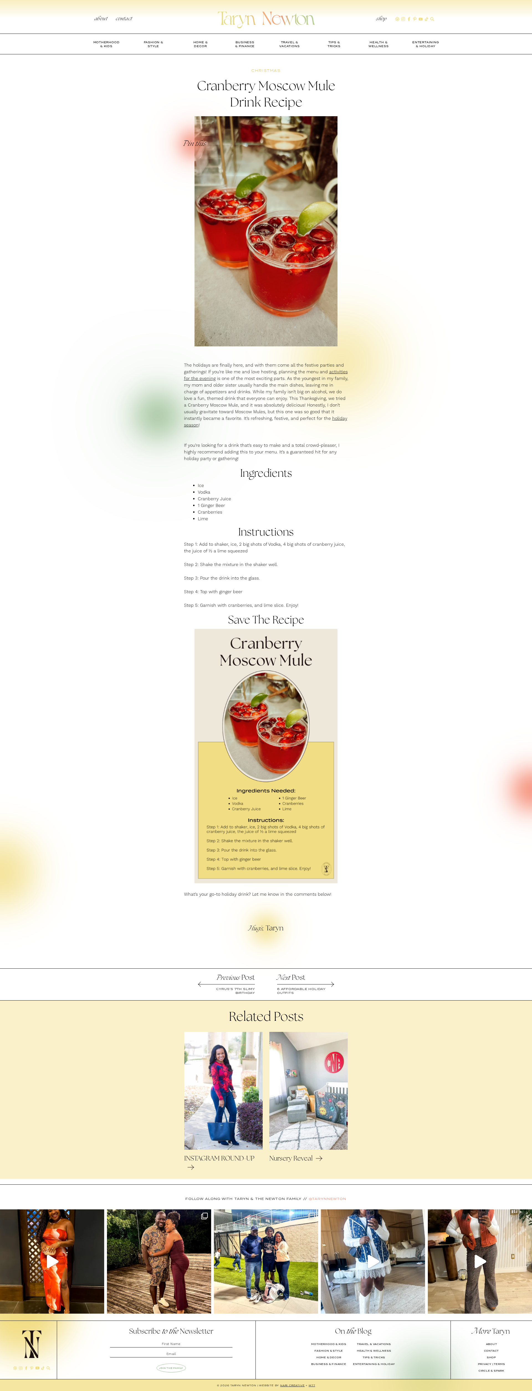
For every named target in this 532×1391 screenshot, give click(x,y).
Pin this (194, 144)
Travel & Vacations (374, 1344)
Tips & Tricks (374, 1357)
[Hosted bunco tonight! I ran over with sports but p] (480, 1261)
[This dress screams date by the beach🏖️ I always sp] (52, 1261)
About (101, 19)
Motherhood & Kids (328, 1344)
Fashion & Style (328, 1350)
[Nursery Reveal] (308, 1148)
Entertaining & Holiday (374, 1364)
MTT (312, 1385)
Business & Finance (328, 1364)
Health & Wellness (374, 1350)
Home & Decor (328, 1357)
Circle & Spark (491, 1370)
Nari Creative (292, 1385)
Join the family (171, 1368)
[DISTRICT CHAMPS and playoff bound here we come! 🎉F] (266, 1261)
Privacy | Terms (491, 1364)
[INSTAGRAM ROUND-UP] (223, 1148)
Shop (381, 19)
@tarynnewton (327, 1199)
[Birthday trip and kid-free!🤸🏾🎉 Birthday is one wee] (159, 1261)
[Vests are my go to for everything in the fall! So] (373, 1261)
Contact (124, 19)
